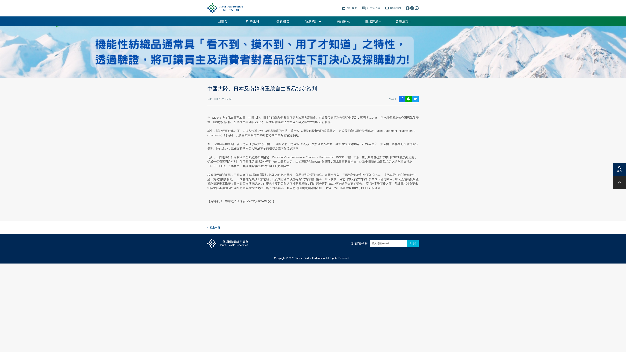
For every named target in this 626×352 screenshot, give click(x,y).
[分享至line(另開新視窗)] (408, 99)
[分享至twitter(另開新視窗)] (415, 99)
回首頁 (222, 21)
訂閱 (413, 243)
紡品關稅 (343, 21)
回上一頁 (214, 227)
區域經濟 (372, 21)
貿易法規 (402, 21)
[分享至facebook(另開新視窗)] (402, 99)
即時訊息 (252, 21)
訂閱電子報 (359, 243)
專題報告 (282, 21)
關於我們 (349, 8)
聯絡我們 (393, 8)
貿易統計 (312, 21)
